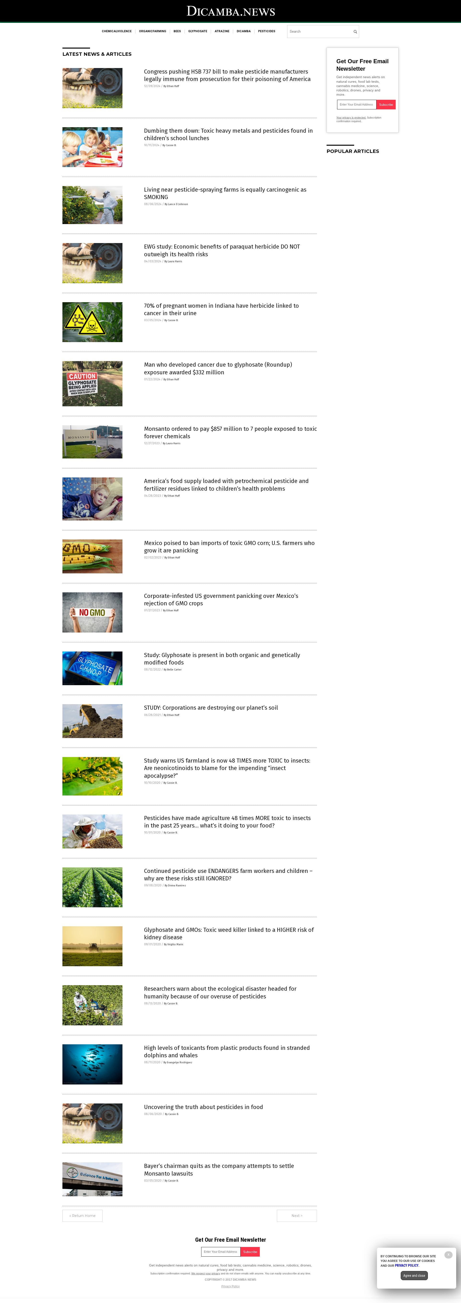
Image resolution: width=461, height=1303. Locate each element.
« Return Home (82, 1216)
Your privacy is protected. (351, 117)
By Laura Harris (173, 261)
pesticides (266, 31)
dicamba (244, 31)
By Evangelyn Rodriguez (178, 1062)
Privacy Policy (230, 1286)
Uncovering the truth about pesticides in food (203, 1107)
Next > (297, 1216)
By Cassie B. (169, 145)
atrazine (222, 31)
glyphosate (197, 31)
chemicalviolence (117, 31)
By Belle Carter (173, 669)
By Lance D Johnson (176, 204)
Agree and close (414, 1276)
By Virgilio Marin (173, 944)
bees (177, 31)
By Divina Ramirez (175, 885)
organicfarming (152, 31)
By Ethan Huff (171, 86)
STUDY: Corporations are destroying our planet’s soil (211, 707)
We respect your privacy (205, 1273)
